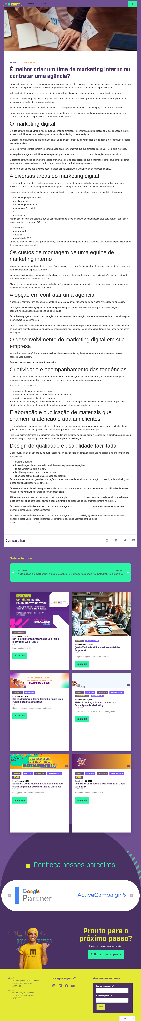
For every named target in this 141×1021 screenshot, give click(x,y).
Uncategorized (19, 632)
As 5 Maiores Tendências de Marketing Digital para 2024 (100, 785)
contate (76, 515)
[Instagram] (54, 986)
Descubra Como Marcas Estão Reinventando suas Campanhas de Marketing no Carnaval (37, 785)
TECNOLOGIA (97, 696)
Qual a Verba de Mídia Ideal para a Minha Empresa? (97, 649)
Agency (31, 3)
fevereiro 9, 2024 (23, 781)
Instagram (22, 522)
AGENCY (79, 641)
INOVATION (29, 693)
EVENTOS (17, 693)
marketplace (80, 154)
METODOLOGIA (92, 641)
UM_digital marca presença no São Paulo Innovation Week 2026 (35, 641)
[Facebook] (66, 986)
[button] (107, 540)
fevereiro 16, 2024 (86, 700)
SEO (17, 211)
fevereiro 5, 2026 (86, 645)
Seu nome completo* (105, 986)
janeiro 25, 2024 (85, 781)
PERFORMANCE (82, 696)
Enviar (100, 1007)
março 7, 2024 (22, 696)
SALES (16, 777)
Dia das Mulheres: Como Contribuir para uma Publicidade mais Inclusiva (37, 701)
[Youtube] (73, 986)
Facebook (33, 522)
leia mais (19, 655)
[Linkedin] (60, 986)
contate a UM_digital (83, 506)
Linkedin (44, 522)
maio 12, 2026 (22, 636)
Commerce (42, 3)
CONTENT (90, 693)
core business (76, 497)
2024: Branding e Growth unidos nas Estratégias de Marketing (95, 704)
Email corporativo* (104, 996)
